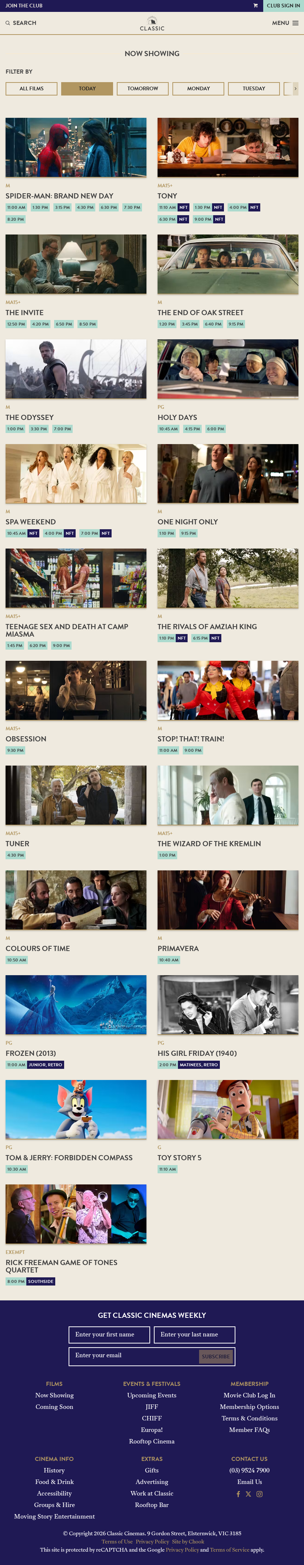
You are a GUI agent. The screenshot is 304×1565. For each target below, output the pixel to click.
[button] (295, 89)
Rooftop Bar (152, 1506)
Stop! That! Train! (191, 738)
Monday (198, 89)
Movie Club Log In (249, 1396)
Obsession (26, 738)
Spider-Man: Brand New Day (59, 195)
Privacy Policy (152, 1542)
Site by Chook (188, 1542)
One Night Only (188, 521)
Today (87, 89)
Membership (249, 1384)
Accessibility (54, 1494)
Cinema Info (54, 1459)
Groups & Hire (54, 1506)
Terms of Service (230, 1550)
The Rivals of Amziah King (207, 626)
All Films (32, 89)
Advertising (152, 1482)
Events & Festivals (152, 1384)
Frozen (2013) (31, 1053)
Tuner (17, 843)
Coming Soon (54, 1407)
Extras (152, 1459)
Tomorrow (143, 89)
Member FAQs (249, 1430)
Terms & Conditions (250, 1419)
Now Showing (54, 1396)
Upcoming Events (151, 1396)
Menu (281, 23)
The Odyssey (30, 417)
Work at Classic (152, 1494)
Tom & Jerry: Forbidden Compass (69, 1157)
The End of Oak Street (201, 312)
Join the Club (24, 6)
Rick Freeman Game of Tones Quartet (62, 1266)
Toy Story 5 (180, 1157)
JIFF (152, 1407)
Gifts (152, 1471)
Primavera (178, 948)
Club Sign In (283, 6)
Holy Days (177, 417)
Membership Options (249, 1407)
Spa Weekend (31, 521)
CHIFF (152, 1419)
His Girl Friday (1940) (197, 1053)
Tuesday (254, 89)
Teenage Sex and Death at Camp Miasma (67, 630)
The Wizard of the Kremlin (209, 843)
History (54, 1471)
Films (54, 1384)
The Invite (25, 312)
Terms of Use (117, 1542)
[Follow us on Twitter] (248, 1495)
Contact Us (249, 1459)
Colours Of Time (38, 948)
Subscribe (216, 1357)
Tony (167, 195)
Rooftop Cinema (152, 1442)
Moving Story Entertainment (54, 1517)
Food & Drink (54, 1482)
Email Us (249, 1482)
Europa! (152, 1430)
